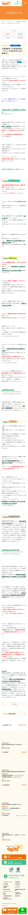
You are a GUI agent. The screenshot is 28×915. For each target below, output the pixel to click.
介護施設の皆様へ (7, 895)
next (24, 704)
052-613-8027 (6, 780)
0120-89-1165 (6, 839)
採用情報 (17, 882)
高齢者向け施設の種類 (20, 890)
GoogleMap (18, 775)
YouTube (20, 37)
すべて (14, 30)
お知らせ (7, 34)
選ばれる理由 (6, 889)
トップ (3, 21)
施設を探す (18, 884)
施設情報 (20, 34)
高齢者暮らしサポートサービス (7, 898)
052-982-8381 (6, 813)
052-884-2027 (6, 747)
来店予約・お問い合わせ (18, 893)
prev (3, 704)
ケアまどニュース (10, 21)
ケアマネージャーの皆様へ (7, 892)
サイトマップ (4, 905)
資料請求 (17, 895)
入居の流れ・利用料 (6, 887)
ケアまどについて (7, 882)
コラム (7, 37)
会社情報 (5, 884)
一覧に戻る (14, 704)
